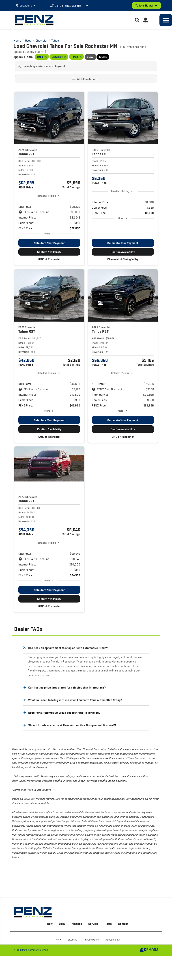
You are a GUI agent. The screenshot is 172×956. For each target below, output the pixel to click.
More (47, 233)
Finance (77, 923)
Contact (123, 923)
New (50, 923)
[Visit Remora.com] (149, 950)
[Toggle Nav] (165, 20)
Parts (108, 923)
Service (93, 923)
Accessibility (112, 939)
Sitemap (72, 939)
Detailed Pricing (46, 195)
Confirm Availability (49, 252)
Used (62, 923)
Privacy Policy (91, 939)
